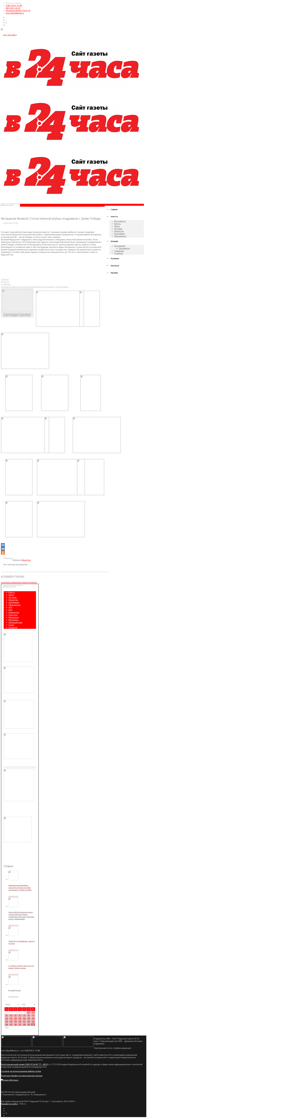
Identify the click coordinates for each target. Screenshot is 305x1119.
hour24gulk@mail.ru (15, 13)
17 (7, 1021)
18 (11, 1021)
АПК (10, 607)
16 (33, 1018)
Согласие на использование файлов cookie (21, 1071)
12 (15, 1018)
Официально (14, 605)
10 (7, 1018)
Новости (5, 282)
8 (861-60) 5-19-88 (14, 5)
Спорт (11, 625)
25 (11, 1024)
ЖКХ (10, 610)
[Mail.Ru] (55, 545)
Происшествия (15, 622)
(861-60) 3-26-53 (13, 8)
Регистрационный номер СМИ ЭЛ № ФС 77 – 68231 (24, 1064)
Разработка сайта (9, 1104)
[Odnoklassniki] (55, 553)
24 (7, 1024)
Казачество (13, 612)
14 (24, 1018)
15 (29, 1018)
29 (29, 1024)
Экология (12, 627)
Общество (26, 560)
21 (24, 1021)
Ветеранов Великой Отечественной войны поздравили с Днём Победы (34, 287)
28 (24, 1024)
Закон (11, 595)
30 (33, 1024)
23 (33, 1021)
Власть (11, 592)
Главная (5, 279)
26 (15, 1024)
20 (20, 1021)
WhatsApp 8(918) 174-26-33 (18, 10)
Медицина (13, 617)
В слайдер (5, 284)
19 (15, 1021)
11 (11, 1018)
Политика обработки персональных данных (21, 1075)
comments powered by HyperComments (19, 582)
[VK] (55, 549)
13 (20, 1018)
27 (20, 1024)
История (12, 597)
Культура (12, 615)
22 (29, 1021)
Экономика (13, 602)
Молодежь (13, 620)
